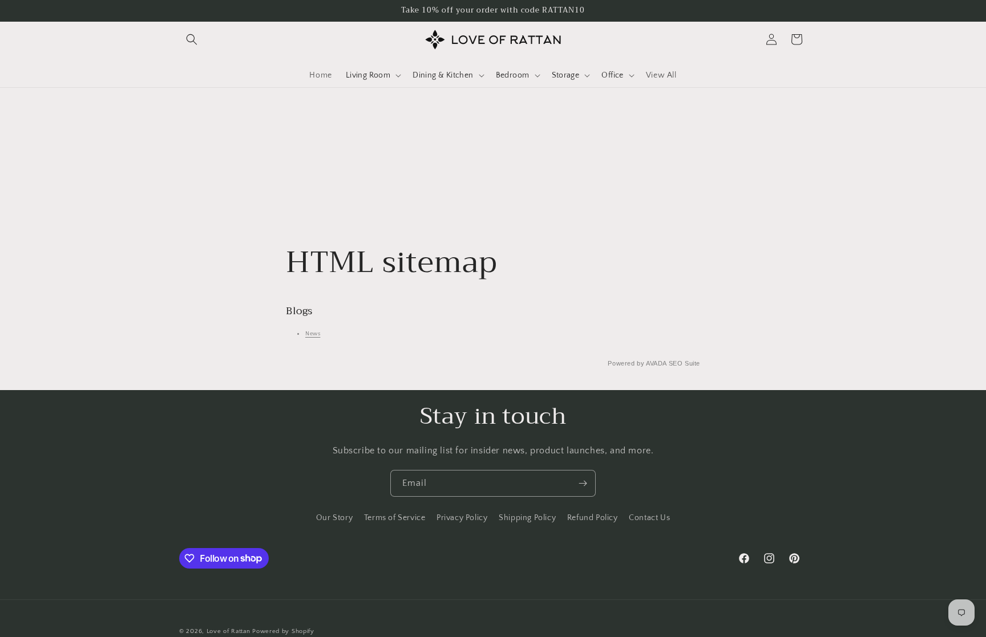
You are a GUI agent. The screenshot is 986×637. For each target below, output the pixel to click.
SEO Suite (684, 363)
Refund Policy (592, 517)
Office (612, 75)
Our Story (334, 517)
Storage (566, 75)
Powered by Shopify (283, 631)
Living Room (368, 75)
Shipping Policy (527, 517)
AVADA (656, 363)
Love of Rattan (228, 631)
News (312, 334)
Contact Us (649, 517)
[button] (191, 39)
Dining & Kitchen (443, 75)
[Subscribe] (582, 483)
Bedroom (513, 75)
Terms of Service (395, 517)
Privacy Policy (462, 517)
